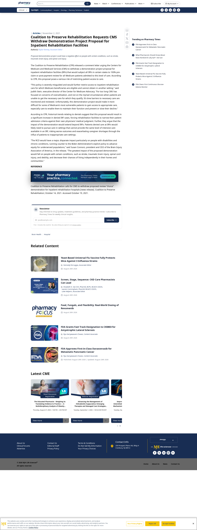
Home (146, 464)
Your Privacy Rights (134, 524)
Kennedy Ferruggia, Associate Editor (77, 265)
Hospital (56, 10)
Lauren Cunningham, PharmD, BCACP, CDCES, (79, 289)
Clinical (21, 10)
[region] (98, 524)
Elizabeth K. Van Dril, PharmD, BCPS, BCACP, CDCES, (83, 287)
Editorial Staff (53, 446)
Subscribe (110, 220)
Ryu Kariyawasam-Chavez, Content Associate (81, 334)
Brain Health (36, 234)
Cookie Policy (33, 528)
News (165, 464)
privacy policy (76, 225)
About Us (21, 443)
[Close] (193, 523)
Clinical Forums (23, 446)
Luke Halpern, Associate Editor (73, 291)
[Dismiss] (116, 173)
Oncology (64, 10)
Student (86, 10)
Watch (104, 4)
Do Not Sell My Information (90, 446)
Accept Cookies (168, 524)
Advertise (21, 448)
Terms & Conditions (86, 443)
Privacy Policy (53, 448)
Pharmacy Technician (75, 10)
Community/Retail (46, 10)
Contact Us (52, 443)
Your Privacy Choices (87, 448)
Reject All (152, 524)
